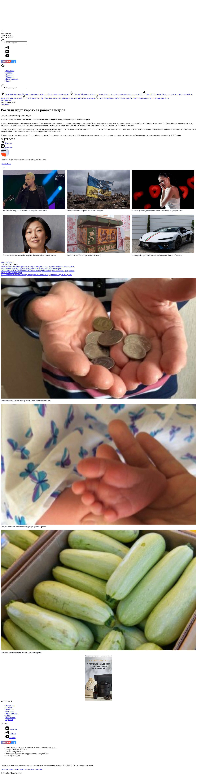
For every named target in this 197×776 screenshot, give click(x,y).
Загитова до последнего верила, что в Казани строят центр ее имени (157, 211)
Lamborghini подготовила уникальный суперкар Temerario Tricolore (157, 255)
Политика (9, 709)
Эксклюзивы (10, 718)
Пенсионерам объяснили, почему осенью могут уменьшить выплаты (26, 401)
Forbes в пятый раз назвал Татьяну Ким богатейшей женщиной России (29, 255)
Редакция (9, 720)
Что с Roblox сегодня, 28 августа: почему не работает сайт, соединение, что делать (37, 94)
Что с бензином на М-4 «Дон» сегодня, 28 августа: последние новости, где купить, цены (134, 98)
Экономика (9, 705)
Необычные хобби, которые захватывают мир (84, 255)
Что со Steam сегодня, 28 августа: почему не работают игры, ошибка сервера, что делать (61, 98)
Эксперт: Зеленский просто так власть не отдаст (85, 211)
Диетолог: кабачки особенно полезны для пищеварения (21, 653)
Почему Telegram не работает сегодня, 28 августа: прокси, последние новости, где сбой (107, 94)
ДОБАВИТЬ (6, 164)
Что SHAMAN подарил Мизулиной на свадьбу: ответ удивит (25, 211)
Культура (8, 707)
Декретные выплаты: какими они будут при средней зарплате (23, 527)
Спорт (7, 716)
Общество (5, 104)
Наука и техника (11, 714)
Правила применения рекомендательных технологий (21, 769)
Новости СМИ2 (7, 262)
